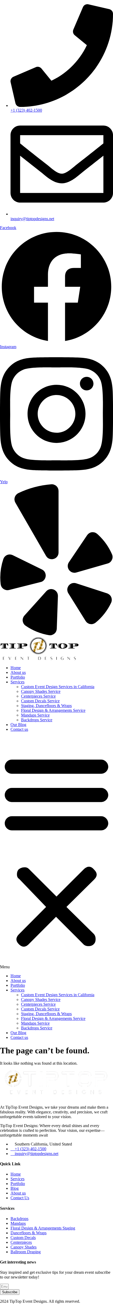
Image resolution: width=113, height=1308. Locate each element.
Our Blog (18, 724)
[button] (56, 852)
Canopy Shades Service (40, 691)
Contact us (19, 729)
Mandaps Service (35, 715)
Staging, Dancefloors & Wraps (46, 705)
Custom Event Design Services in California (57, 686)
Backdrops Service (36, 720)
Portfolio (18, 677)
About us (18, 672)
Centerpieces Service (38, 696)
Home (16, 667)
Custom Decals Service (40, 701)
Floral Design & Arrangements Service (53, 710)
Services (17, 682)
